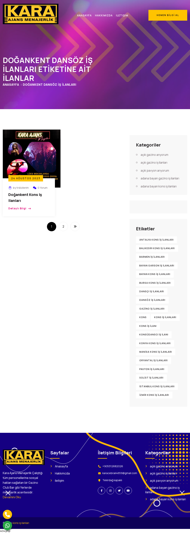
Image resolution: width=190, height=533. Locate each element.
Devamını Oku (12, 497)
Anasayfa (11, 85)
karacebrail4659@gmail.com (119, 473)
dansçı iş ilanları (151, 291)
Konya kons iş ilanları (155, 343)
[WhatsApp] (7, 525)
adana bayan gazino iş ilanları (160, 178)
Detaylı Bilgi (17, 208)
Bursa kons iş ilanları (155, 282)
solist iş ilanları (151, 377)
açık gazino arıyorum (154, 155)
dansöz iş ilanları (152, 300)
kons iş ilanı (148, 326)
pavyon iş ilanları (151, 369)
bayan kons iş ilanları (154, 274)
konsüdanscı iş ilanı (153, 334)
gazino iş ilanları (152, 308)
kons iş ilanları (165, 317)
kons (143, 317)
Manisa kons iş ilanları (155, 351)
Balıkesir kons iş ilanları (157, 248)
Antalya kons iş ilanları (156, 239)
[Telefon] (7, 514)
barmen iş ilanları (152, 256)
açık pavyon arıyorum (155, 170)
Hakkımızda (62, 473)
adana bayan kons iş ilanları (159, 186)
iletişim (59, 481)
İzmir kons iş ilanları (154, 395)
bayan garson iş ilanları (156, 265)
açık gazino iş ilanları (154, 162)
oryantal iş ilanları (153, 360)
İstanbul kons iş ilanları (157, 386)
